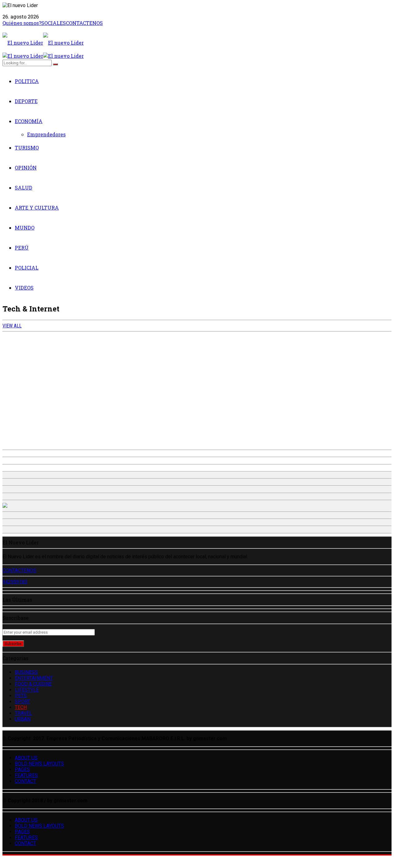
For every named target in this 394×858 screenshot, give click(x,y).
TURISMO (27, 147)
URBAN (22, 719)
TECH (21, 707)
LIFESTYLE (27, 690)
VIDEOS (24, 287)
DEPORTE (26, 101)
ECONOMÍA (28, 121)
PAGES (22, 769)
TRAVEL (23, 713)
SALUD (23, 187)
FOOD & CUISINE (33, 684)
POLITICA (27, 81)
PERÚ (22, 247)
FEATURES (26, 775)
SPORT (22, 701)
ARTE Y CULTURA (37, 207)
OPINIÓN (26, 167)
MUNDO (24, 227)
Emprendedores (46, 134)
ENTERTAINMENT (34, 678)
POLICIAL (26, 267)
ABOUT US (26, 758)
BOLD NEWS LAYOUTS (39, 764)
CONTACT (25, 781)
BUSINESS (26, 672)
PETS (21, 696)
